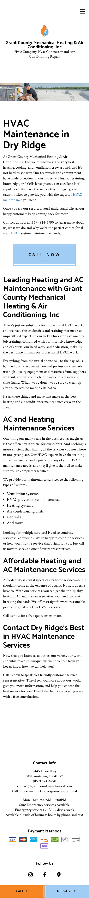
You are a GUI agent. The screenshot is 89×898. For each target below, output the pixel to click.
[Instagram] (30, 875)
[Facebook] (44, 875)
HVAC (15, 233)
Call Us (22, 891)
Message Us (67, 891)
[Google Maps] (59, 875)
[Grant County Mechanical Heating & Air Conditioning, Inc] (44, 31)
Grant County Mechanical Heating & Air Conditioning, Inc (45, 45)
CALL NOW (44, 254)
